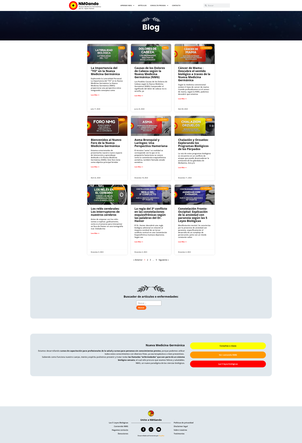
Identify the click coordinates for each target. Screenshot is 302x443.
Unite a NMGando (151, 419)
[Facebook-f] (143, 429)
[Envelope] (158, 429)
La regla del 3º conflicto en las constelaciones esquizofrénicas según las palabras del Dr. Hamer (150, 215)
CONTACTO (176, 5)
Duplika (161, 436)
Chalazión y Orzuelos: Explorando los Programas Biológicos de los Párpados (193, 144)
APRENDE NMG (126, 5)
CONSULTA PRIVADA (158, 5)
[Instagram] (151, 429)
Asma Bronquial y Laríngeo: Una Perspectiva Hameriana (151, 143)
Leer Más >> (95, 95)
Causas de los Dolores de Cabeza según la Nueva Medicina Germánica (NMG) (149, 72)
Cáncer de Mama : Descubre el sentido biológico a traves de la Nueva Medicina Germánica (194, 74)
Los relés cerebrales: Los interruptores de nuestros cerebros (105, 212)
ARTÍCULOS (142, 5)
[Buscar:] (148, 303)
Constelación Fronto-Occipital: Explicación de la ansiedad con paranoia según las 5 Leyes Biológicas (193, 215)
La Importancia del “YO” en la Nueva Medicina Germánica (105, 71)
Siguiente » (164, 260)
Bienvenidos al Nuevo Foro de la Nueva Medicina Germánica (106, 143)
